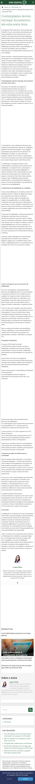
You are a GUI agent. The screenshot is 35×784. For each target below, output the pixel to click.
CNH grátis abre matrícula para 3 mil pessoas (18, 743)
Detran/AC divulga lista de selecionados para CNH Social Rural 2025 (16, 666)
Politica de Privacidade (21, 775)
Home (6, 7)
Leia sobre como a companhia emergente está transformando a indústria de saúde (16, 659)
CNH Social (14, 7)
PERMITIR (25, 779)
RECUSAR (9, 779)
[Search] (30, 710)
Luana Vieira (13, 682)
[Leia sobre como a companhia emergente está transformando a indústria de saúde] (17, 647)
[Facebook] (17, 583)
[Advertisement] (17, 126)
